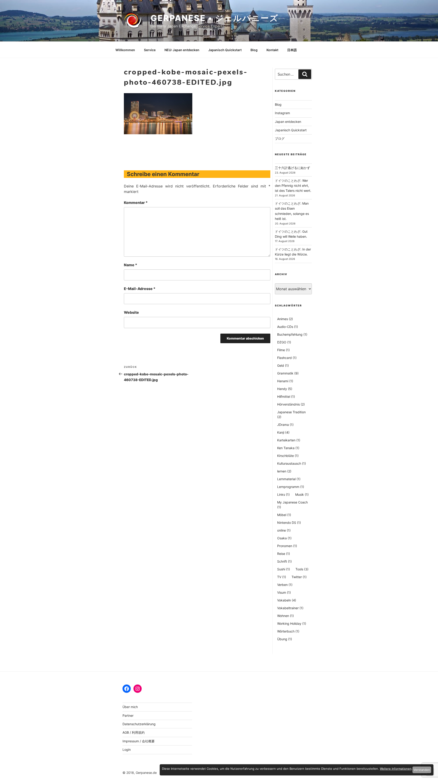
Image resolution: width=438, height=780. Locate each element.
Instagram (282, 113)
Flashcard (287, 358)
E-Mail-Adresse (139, 288)
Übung (284, 639)
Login (127, 749)
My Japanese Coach (292, 504)
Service (150, 50)
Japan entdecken (288, 122)
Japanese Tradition (291, 414)
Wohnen (285, 616)
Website (131, 312)
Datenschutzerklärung (139, 724)
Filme (283, 350)
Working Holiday (291, 623)
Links (283, 494)
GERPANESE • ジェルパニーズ (215, 18)
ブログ (279, 138)
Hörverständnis (291, 404)
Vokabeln (286, 600)
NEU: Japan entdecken (181, 50)
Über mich (130, 707)
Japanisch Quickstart (225, 50)
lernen (284, 471)
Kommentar (136, 202)
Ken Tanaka (288, 448)
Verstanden (422, 770)
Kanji (283, 432)
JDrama (285, 425)
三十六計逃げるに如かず (292, 168)
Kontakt (272, 50)
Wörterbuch (288, 631)
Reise (283, 554)
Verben (284, 585)
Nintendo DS (289, 522)
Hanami (285, 381)
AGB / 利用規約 (134, 732)
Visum (284, 592)
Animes (285, 319)
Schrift (284, 561)
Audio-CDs (287, 327)
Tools (301, 569)
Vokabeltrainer (290, 608)
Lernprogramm (290, 487)
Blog (254, 50)
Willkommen (125, 50)
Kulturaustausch (291, 463)
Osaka (284, 538)
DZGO (284, 342)
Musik (302, 494)
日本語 (292, 50)
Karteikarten (288, 440)
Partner (128, 715)
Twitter (299, 577)
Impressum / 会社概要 (139, 741)
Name (130, 265)
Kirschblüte (288, 456)
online (284, 530)
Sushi (283, 569)
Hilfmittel (286, 396)
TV (281, 577)
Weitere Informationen (396, 768)
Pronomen (287, 546)
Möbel (284, 515)
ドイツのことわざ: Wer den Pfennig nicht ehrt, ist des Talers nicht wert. (293, 186)
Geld (283, 365)
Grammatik (288, 373)
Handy (284, 389)
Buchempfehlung (292, 334)
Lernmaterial (288, 479)
